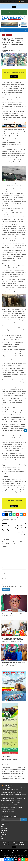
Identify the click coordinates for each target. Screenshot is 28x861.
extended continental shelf (7, 519)
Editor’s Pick (4, 830)
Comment (5, 546)
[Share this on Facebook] (3, 514)
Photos (3, 837)
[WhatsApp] (14, 514)
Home (2, 824)
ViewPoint (4, 834)
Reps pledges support (6, 520)
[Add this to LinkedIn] (10, 514)
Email (4, 573)
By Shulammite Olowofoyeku (9, 50)
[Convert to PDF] (17, 514)
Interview (3, 832)
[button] (5, 30)
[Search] (26, 30)
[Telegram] (21, 514)
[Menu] (5, 30)
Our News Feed (8, 785)
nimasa (15, 519)
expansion (23, 517)
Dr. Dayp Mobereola (16, 517)
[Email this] (16, 859)
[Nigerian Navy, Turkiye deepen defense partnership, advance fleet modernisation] (14, 628)
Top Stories (8, 610)
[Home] (2, 30)
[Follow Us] (25, 430)
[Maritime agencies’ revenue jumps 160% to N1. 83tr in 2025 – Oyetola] (14, 603)
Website (4, 578)
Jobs (2, 839)
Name (4, 568)
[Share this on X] (6, 514)
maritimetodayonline (14, 617)
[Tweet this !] (9, 859)
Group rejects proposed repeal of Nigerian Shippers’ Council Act (7, 528)
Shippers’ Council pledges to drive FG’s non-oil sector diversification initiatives (20, 529)
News (4, 610)
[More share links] (24, 514)
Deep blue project (8, 517)
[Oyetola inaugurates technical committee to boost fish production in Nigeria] (14, 652)
